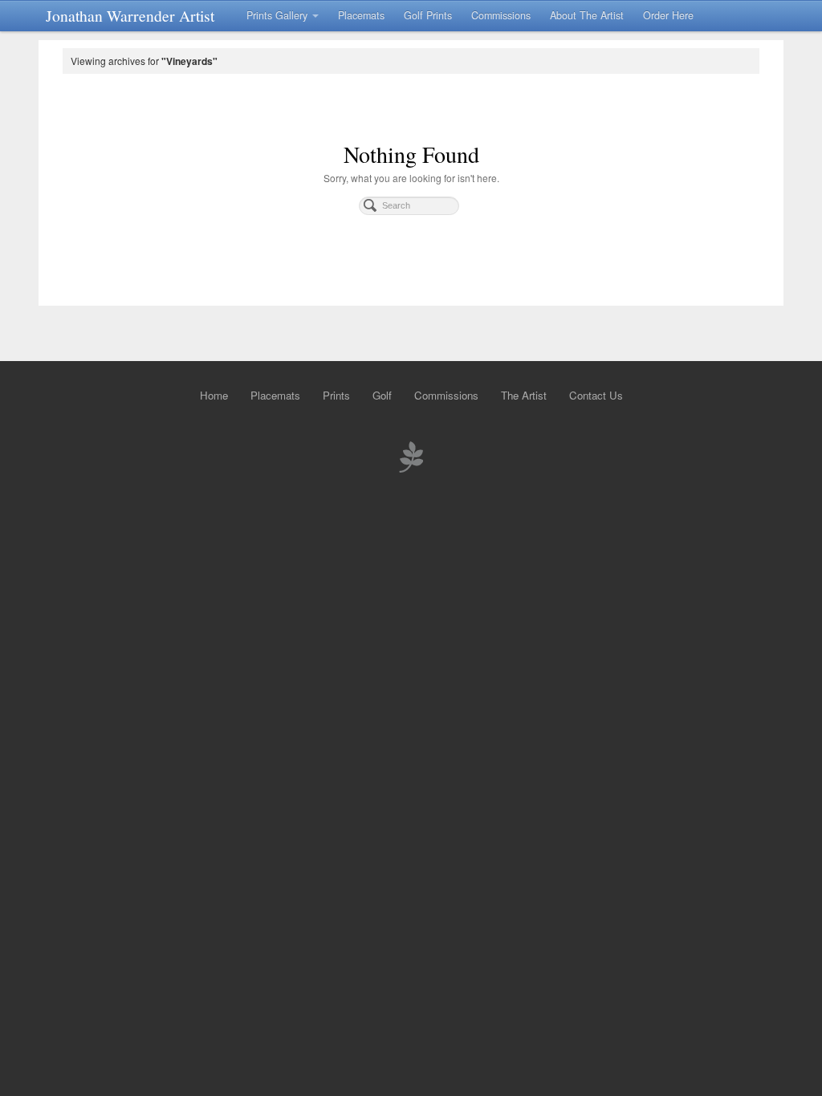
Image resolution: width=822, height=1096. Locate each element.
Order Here (668, 15)
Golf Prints (428, 15)
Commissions (501, 15)
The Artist (524, 395)
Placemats (361, 15)
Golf (382, 395)
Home (214, 395)
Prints (336, 395)
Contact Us (596, 395)
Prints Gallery (276, 15)
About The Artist (587, 15)
